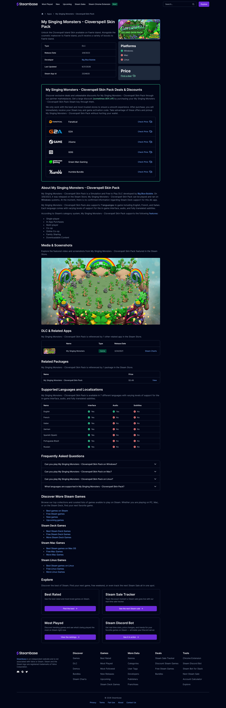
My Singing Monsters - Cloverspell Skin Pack (74, 14)
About (120, 702)
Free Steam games (55, 513)
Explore (204, 4)
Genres (131, 658)
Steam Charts (151, 351)
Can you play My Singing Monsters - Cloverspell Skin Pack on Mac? (78, 471)
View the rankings (69, 637)
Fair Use (111, 702)
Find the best (68, 608)
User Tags (133, 668)
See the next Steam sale (129, 608)
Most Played (47, 4)
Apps (49, 14)
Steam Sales (80, 4)
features (153, 213)
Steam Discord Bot (192, 663)
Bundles (77, 674)
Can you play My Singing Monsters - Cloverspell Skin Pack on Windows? (81, 464)
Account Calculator (192, 679)
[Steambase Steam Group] (22, 672)
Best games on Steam (57, 510)
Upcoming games (55, 520)
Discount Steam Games (166, 663)
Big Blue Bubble (88, 60)
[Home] (42, 14)
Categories (133, 663)
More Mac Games (55, 554)
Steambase (22, 659)
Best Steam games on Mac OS (61, 548)
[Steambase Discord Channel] (18, 672)
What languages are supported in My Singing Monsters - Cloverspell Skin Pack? (84, 486)
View (154, 380)
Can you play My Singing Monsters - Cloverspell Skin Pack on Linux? (79, 479)
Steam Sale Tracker (164, 658)
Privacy (93, 702)
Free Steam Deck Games (58, 534)
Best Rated (105, 658)
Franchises (133, 684)
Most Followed (107, 668)
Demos (76, 668)
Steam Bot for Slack (193, 668)
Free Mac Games (54, 551)
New (58, 4)
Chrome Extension (192, 658)
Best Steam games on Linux (60, 565)
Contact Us (131, 702)
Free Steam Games (164, 668)
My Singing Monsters (75, 351)
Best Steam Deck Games (58, 531)
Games (76, 658)
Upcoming (67, 4)
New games (52, 517)
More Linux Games (55, 572)
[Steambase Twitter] (27, 672)
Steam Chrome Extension (99, 4)
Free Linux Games (55, 568)
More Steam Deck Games (58, 537)
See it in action (129, 637)
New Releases (107, 674)
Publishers (133, 679)
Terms (102, 702)
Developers (133, 674)
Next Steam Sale (191, 674)
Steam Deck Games (110, 684)
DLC (75, 663)
